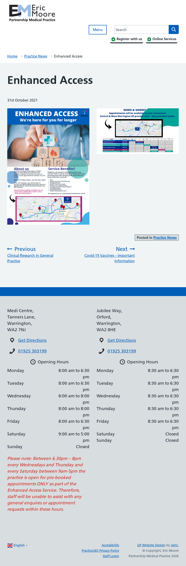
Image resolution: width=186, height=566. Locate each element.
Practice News (35, 56)
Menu (98, 29)
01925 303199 (32, 351)
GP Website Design (151, 545)
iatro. (175, 545)
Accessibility (110, 545)
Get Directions (32, 340)
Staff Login (111, 556)
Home (12, 56)
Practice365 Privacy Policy (100, 551)
